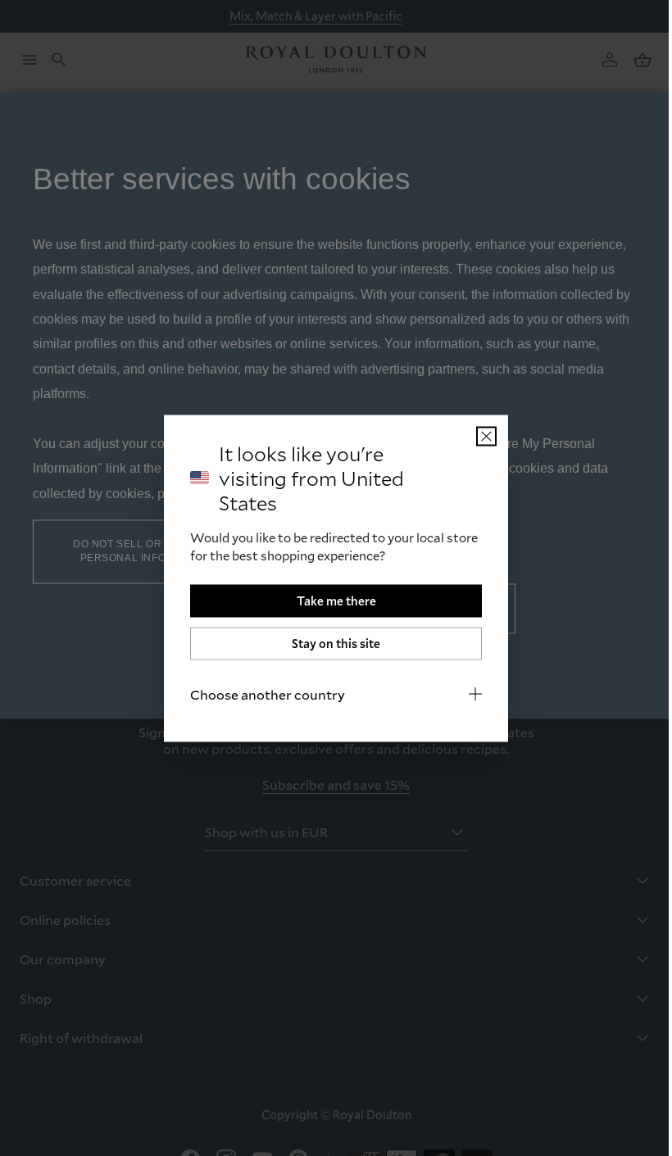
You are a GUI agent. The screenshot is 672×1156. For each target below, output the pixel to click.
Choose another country (261, 693)
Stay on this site (330, 643)
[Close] (480, 436)
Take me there (330, 600)
